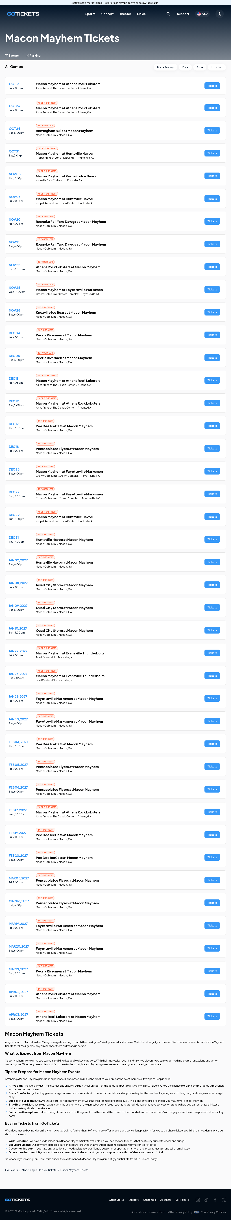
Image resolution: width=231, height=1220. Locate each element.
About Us (165, 1199)
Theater (125, 14)
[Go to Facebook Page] (215, 1200)
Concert (107, 14)
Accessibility (138, 1212)
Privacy (184, 1212)
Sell (182, 1199)
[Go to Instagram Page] (198, 1200)
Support (183, 14)
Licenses (153, 1212)
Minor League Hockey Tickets (39, 1170)
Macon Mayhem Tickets (74, 1170)
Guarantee (149, 1199)
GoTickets (11, 1170)
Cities (141, 14)
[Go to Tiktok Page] (206, 1200)
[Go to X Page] (224, 1200)
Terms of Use (167, 1212)
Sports (90, 14)
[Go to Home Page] (23, 14)
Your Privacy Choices (213, 1212)
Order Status (116, 1199)
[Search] (168, 14)
